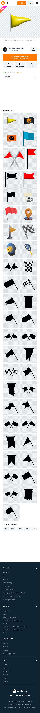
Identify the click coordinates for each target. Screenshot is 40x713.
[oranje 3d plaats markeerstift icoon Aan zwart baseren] (11, 306)
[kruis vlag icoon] (14, 193)
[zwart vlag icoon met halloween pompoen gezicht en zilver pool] (11, 137)
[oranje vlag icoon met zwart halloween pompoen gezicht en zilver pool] (11, 155)
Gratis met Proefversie (20, 57)
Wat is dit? (19, 72)
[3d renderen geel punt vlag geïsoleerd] (11, 324)
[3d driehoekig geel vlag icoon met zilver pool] (11, 120)
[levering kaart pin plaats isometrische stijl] (11, 359)
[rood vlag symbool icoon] (11, 289)
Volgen (34, 50)
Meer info (7, 75)
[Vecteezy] (3, 3)
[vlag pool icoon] (11, 172)
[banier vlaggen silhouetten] (11, 394)
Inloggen (30, 3)
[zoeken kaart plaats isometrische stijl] (11, 376)
